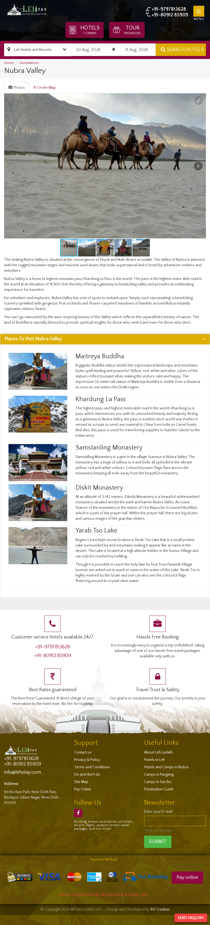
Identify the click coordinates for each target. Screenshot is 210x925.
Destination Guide (159, 789)
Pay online (187, 877)
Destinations (29, 63)
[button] (198, 100)
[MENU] (198, 11)
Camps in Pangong (159, 774)
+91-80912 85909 (169, 15)
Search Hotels (185, 49)
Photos (19, 87)
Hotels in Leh (154, 760)
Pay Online (82, 789)
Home (9, 63)
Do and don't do (87, 774)
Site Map (81, 782)
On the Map (46, 87)
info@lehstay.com (22, 772)
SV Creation (160, 909)
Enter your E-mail (158, 811)
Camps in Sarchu (157, 782)
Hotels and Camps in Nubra (166, 767)
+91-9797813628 (168, 9)
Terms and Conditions (92, 767)
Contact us (83, 752)
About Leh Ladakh (158, 752)
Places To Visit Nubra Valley (33, 339)
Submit (158, 841)
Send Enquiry (191, 918)
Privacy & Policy (87, 760)
